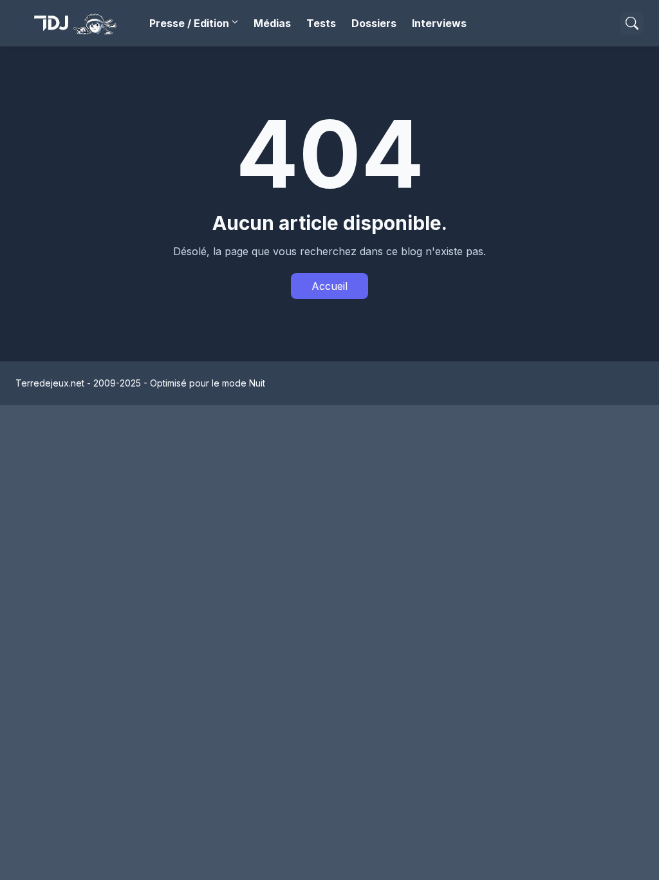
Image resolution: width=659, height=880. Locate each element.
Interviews (439, 23)
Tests (321, 23)
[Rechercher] (632, 23)
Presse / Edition (189, 23)
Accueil (329, 286)
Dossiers (373, 23)
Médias (272, 23)
